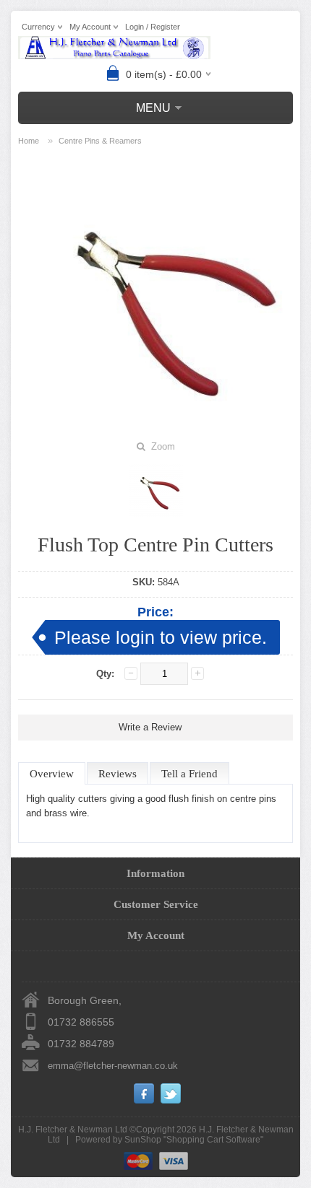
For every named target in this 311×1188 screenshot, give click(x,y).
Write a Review (150, 727)
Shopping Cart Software (213, 1140)
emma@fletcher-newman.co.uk (113, 1065)
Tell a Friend (189, 773)
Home (28, 140)
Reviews (117, 773)
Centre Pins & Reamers (100, 140)
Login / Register (152, 26)
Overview (52, 773)
